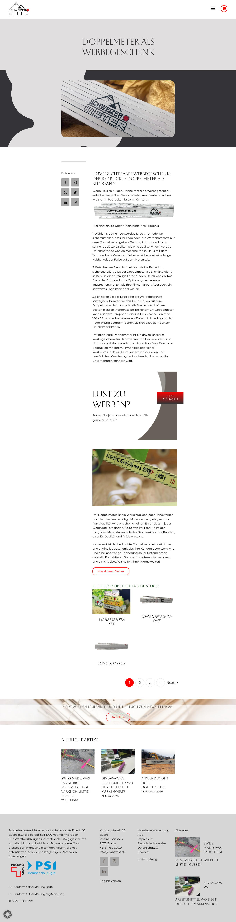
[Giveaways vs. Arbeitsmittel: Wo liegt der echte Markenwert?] (118, 761)
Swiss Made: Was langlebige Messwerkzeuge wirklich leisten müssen (75, 787)
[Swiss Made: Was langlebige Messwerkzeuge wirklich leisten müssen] (78, 761)
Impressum (146, 839)
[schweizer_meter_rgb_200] (19, 3)
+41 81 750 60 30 (111, 847)
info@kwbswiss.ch (112, 852)
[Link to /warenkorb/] (224, 8)
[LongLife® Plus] (111, 646)
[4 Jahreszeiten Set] (111, 601)
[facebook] (65, 182)
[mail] (75, 202)
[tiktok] (75, 192)
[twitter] (65, 192)
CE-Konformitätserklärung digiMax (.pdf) (36, 894)
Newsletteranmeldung (153, 830)
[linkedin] (65, 202)
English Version (110, 881)
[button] (7, 914)
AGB (141, 834)
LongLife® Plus (111, 663)
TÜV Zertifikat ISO (21, 901)
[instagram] (75, 182)
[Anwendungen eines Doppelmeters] (158, 761)
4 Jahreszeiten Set (111, 622)
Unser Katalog (147, 859)
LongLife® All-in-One (156, 618)
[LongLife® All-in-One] (156, 600)
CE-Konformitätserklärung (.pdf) (31, 887)
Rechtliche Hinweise (152, 843)
